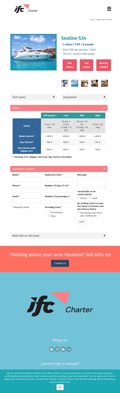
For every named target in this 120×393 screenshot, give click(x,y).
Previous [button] (58, 84)
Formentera (57, 212)
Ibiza (53, 216)
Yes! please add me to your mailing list (91, 214)
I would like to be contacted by (86, 193)
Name (16, 174)
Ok (60, 387)
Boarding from (53, 207)
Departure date (54, 174)
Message (82, 174)
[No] (116, 381)
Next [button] (110, 84)
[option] (65, 85)
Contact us (60, 263)
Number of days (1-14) (57, 185)
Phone (16, 185)
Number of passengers (57, 196)
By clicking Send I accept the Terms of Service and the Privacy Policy (90, 206)
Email (16, 196)
